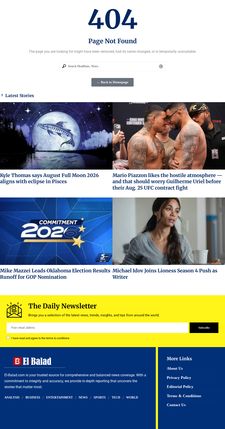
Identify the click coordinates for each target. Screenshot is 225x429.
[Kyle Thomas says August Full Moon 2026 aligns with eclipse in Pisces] (56, 136)
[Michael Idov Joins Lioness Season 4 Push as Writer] (168, 231)
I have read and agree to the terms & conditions (40, 338)
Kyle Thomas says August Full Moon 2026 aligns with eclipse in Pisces (49, 178)
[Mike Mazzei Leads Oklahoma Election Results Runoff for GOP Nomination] (56, 231)
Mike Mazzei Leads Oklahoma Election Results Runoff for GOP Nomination (55, 274)
